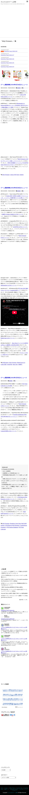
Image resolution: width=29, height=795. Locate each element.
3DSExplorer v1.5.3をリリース (8, 285)
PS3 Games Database (12, 527)
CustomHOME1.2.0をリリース (8, 431)
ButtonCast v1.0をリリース (7, 338)
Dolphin (22, 174)
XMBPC (20, 364)
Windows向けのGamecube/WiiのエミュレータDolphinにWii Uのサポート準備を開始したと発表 (14, 105)
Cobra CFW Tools (14, 174)
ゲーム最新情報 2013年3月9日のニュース (14, 377)
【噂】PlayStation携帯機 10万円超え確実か (12, 587)
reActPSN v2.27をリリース (20, 227)
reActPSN (9, 364)
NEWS (19, 87)
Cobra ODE (4, 364)
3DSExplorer (5, 362)
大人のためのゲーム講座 (8, 2)
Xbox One (15, 364)
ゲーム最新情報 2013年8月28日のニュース (14, 188)
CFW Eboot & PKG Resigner (12, 525)
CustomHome (23, 525)
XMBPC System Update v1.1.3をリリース (12, 214)
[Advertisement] (14, 22)
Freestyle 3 (3, 527)
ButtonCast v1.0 (21, 362)
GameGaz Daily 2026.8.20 (7, 631)
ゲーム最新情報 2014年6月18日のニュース (14, 84)
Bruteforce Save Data (15, 523)
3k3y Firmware (6, 174)
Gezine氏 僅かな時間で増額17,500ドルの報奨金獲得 (14, 593)
